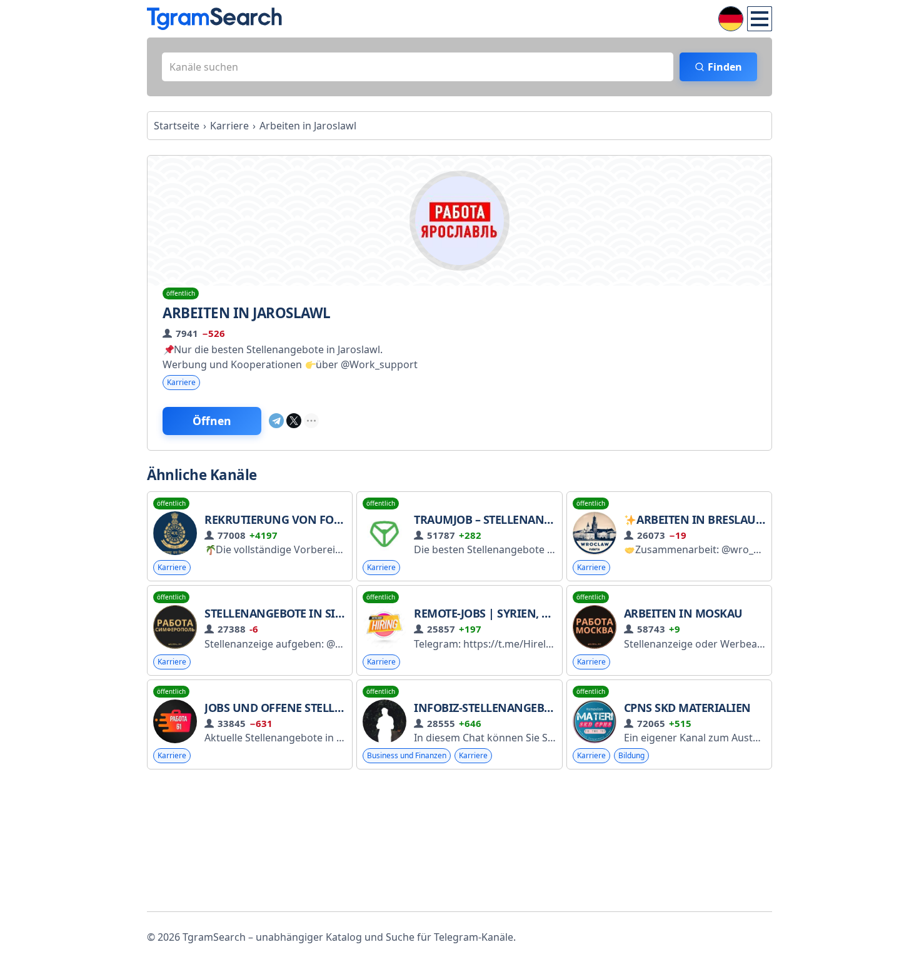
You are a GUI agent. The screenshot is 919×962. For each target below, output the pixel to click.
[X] (293, 420)
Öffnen (212, 420)
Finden (725, 67)
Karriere (181, 382)
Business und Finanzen (406, 755)
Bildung (631, 755)
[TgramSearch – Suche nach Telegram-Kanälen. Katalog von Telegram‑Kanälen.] (214, 19)
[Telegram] (276, 420)
